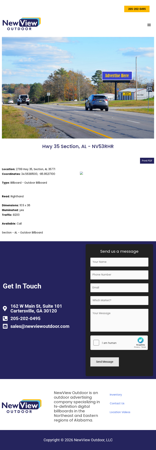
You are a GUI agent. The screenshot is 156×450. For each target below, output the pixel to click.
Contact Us (117, 403)
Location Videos (120, 412)
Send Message (104, 361)
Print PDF (147, 160)
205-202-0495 (137, 8)
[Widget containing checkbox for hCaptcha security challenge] (119, 342)
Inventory (116, 395)
